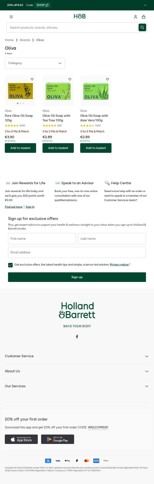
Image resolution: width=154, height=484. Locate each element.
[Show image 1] (17, 103)
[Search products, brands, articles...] (143, 27)
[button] (35, 63)
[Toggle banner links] (145, 5)
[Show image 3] (23, 103)
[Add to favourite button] (32, 79)
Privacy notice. (119, 264)
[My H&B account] (136, 17)
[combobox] (72, 27)
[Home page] (80, 17)
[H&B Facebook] (77, 336)
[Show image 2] (20, 103)
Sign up (77, 277)
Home (9, 40)
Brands (25, 40)
